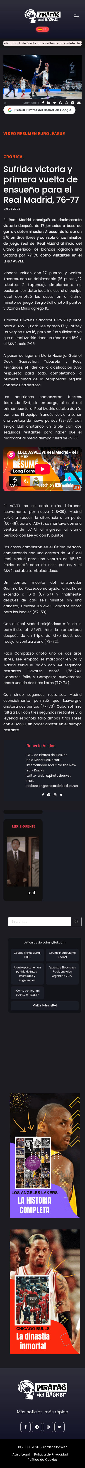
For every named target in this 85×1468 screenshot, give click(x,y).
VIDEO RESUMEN (20, 133)
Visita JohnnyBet (45, 1005)
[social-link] (25, 1427)
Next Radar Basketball (43, 760)
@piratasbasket (58, 775)
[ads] (45, 1155)
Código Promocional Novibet (62, 955)
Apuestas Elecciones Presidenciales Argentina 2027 (62, 972)
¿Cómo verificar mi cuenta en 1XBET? (27, 993)
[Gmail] (60, 103)
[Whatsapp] (66, 103)
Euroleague (51, 133)
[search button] (76, 921)
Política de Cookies (43, 1459)
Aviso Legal (21, 1454)
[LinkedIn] (48, 103)
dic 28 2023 (11, 209)
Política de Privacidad (51, 1454)
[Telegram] (72, 103)
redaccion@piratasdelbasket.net (52, 785)
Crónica (12, 156)
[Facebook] (43, 103)
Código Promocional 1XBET (27, 955)
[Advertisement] (46, 1048)
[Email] (78, 103)
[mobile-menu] (79, 16)
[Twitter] (54, 103)
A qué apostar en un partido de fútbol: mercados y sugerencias (27, 974)
